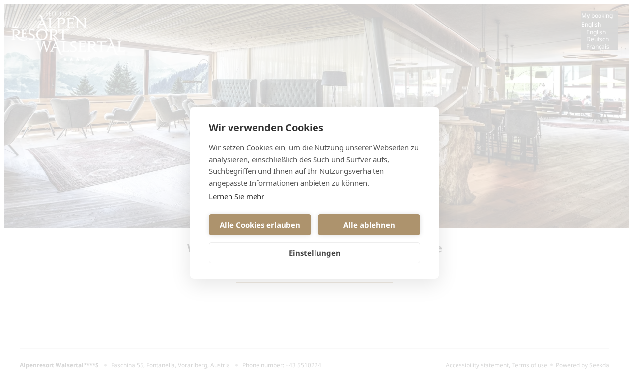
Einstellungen (315, 253)
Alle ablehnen (369, 225)
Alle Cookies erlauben (260, 225)
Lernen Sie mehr (236, 196)
